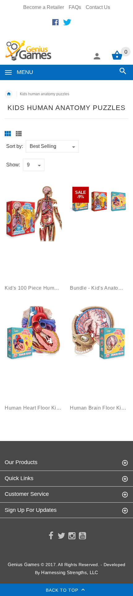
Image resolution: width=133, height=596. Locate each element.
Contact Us (98, 7)
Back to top (63, 589)
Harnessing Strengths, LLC (69, 572)
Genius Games (24, 564)
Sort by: (14, 146)
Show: (13, 164)
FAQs (75, 7)
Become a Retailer (43, 7)
